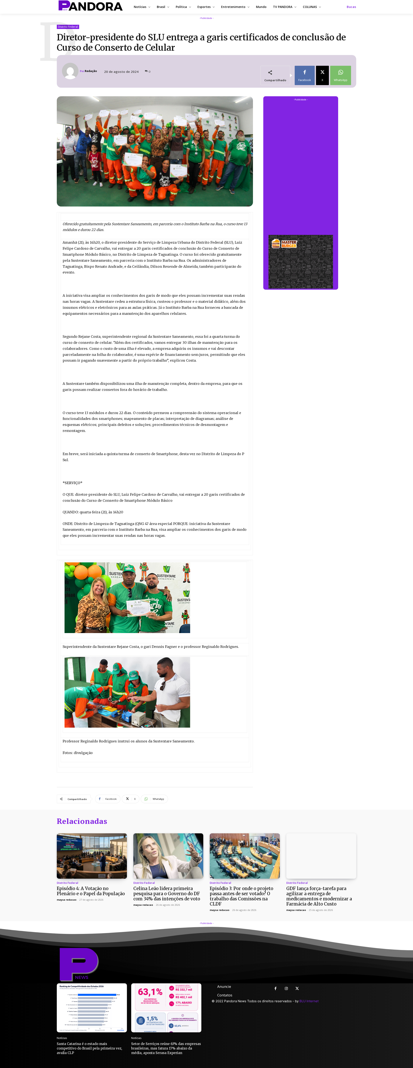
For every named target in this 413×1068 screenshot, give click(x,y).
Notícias (62, 1038)
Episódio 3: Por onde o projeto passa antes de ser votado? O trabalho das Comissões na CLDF (241, 896)
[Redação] (71, 71)
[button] (351, 6)
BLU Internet (309, 1001)
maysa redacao (66, 899)
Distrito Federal (68, 27)
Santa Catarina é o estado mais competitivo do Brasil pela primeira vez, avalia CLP (89, 1048)
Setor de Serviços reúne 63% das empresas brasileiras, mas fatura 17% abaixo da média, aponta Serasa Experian (166, 1048)
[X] (297, 988)
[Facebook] (275, 988)
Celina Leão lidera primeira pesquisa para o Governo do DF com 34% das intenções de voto (166, 893)
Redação (91, 71)
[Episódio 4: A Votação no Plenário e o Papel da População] (92, 856)
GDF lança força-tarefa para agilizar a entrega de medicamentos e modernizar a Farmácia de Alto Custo (319, 896)
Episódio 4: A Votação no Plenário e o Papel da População (91, 891)
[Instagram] (286, 988)
